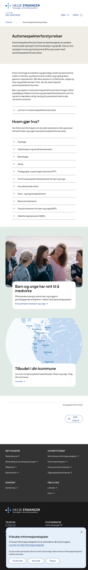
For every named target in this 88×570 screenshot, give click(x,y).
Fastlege (22, 141)
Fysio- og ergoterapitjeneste (32, 193)
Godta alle (17, 560)
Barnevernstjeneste (27, 201)
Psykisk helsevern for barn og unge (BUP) (37, 208)
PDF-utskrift (75, 419)
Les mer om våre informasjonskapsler (26, 545)
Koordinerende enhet (28, 186)
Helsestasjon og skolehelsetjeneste (35, 149)
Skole (20, 164)
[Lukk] (81, 532)
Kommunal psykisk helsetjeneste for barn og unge (41, 179)
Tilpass (52, 560)
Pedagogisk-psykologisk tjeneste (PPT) (37, 171)
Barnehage (23, 156)
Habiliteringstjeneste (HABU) (31, 216)
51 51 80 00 (11, 525)
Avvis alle (36, 560)
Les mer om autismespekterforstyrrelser (37, 110)
